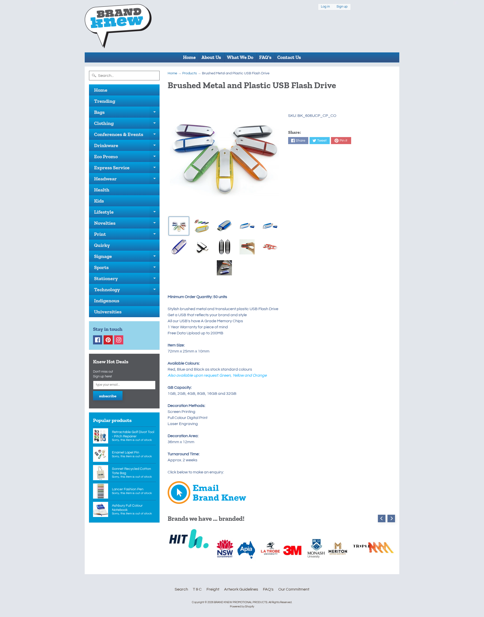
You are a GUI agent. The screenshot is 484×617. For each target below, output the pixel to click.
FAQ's (265, 57)
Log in (325, 6)
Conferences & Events (127, 135)
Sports (127, 268)
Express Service (127, 169)
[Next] (391, 518)
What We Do (240, 57)
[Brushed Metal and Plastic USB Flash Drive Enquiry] (207, 501)
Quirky (102, 245)
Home (189, 57)
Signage (127, 257)
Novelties (127, 224)
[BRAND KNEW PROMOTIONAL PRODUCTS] (118, 26)
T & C (197, 589)
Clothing (127, 124)
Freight (212, 589)
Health (101, 190)
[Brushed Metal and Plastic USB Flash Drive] (179, 226)
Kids (99, 201)
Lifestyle (127, 213)
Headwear (127, 180)
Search (181, 589)
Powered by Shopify (242, 606)
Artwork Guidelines (241, 589)
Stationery (127, 279)
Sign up (342, 6)
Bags (127, 113)
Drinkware (127, 146)
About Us (211, 57)
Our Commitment (293, 589)
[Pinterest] (108, 339)
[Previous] (381, 518)
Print (127, 235)
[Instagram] (118, 339)
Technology (127, 290)
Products (189, 73)
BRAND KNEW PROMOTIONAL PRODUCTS (240, 602)
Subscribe (107, 396)
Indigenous (106, 301)
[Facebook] (97, 339)
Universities (108, 312)
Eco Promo (127, 157)
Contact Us (289, 57)
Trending (104, 101)
